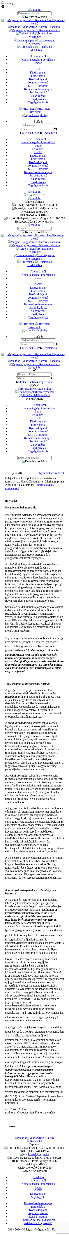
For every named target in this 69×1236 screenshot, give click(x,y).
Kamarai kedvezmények (38, 172)
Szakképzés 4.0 (38, 175)
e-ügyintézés (38, 178)
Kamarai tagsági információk (38, 142)
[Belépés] (55, 128)
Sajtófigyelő (38, 1197)
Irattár (38, 145)
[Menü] (34, 201)
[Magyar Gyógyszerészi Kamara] (34, 1137)
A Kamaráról (38, 139)
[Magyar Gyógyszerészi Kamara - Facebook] (34, 26)
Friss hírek (38, 149)
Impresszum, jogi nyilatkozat (38, 1219)
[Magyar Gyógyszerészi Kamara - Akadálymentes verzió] (34, 23)
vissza (11, 1126)
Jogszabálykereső (38, 165)
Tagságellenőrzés (38, 185)
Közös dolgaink (38, 162)
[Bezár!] (34, 6)
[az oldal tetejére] (34, 195)
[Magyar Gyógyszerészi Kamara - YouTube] (34, 30)
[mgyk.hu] (34, 9)
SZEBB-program (38, 168)
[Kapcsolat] (34, 1141)
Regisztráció (50, 132)
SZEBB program (38, 1216)
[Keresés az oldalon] (34, 17)
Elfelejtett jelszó (31, 132)
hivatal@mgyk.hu (38, 1154)
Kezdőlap (38, 1177)
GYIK (38, 152)
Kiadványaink (38, 155)
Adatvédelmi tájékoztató (38, 1223)
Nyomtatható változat (51, 473)
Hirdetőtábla (38, 158)
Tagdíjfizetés (38, 182)
